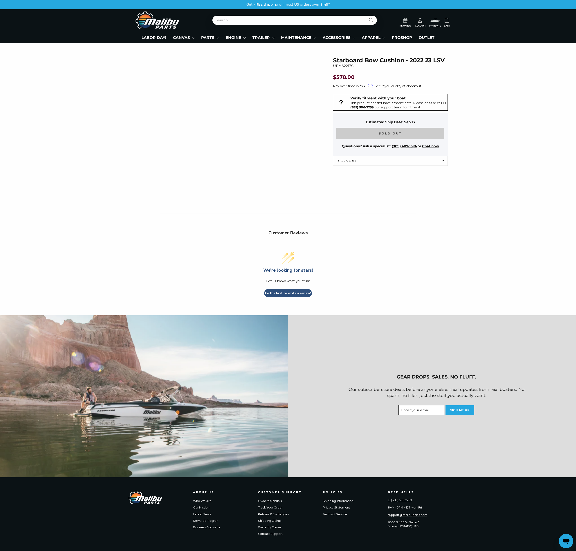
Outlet (426, 37)
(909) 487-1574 (404, 146)
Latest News (202, 514)
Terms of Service (335, 514)
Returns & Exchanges (273, 514)
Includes (347, 160)
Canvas (182, 37)
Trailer (261, 37)
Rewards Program (206, 520)
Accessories (337, 37)
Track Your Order (270, 507)
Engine (234, 37)
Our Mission (201, 507)
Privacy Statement (336, 507)
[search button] (371, 20)
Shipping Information (338, 501)
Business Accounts (206, 527)
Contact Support (270, 533)
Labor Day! (154, 37)
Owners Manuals (270, 501)
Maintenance (297, 37)
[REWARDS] (405, 20)
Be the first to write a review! (288, 293)
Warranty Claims (269, 527)
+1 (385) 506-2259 (400, 500)
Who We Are (202, 501)
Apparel (372, 37)
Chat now (430, 146)
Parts (208, 37)
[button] (435, 20)
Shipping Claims (269, 520)
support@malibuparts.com (407, 515)
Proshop (402, 37)
